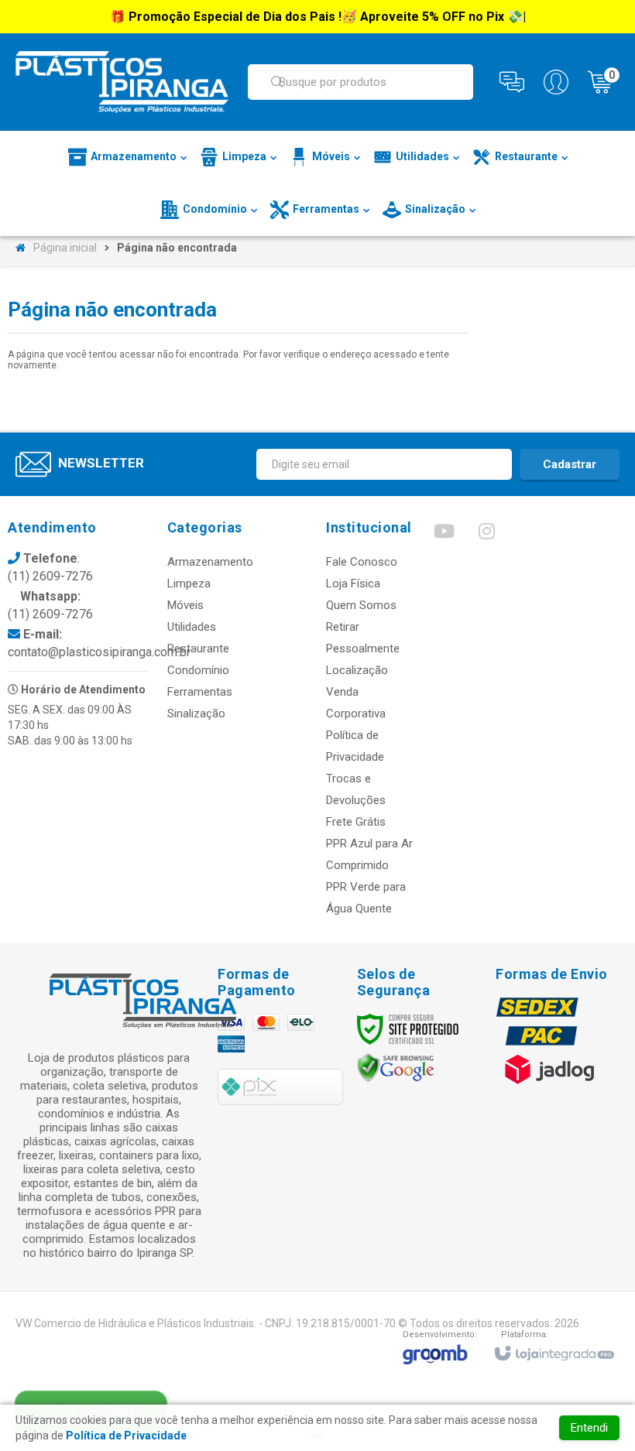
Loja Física (353, 583)
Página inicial (65, 247)
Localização (357, 670)
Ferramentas (199, 692)
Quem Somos (361, 605)
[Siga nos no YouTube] (443, 534)
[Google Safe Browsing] (395, 1067)
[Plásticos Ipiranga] (121, 82)
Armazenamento (210, 562)
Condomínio (198, 670)
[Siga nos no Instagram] (486, 534)
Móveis (185, 605)
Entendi (589, 1428)
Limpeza (189, 583)
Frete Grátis (356, 822)
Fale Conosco (361, 562)
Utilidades (191, 627)
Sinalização (196, 713)
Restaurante (198, 648)
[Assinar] (570, 464)
